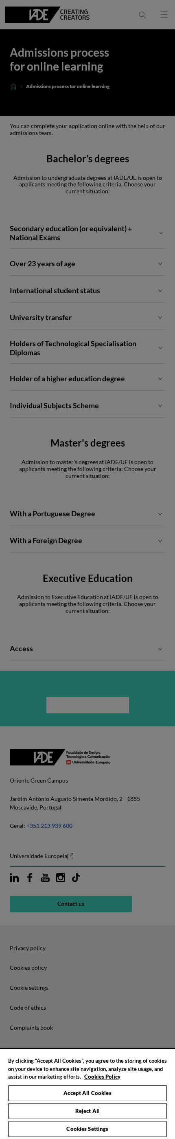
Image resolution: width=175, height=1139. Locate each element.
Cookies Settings (87, 1129)
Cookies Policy (102, 1076)
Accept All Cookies (87, 1093)
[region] (87, 1093)
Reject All (87, 1111)
